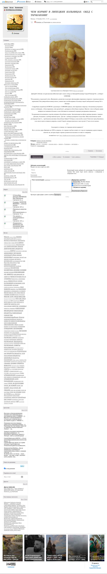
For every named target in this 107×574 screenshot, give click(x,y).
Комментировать (37, 156)
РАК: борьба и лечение (11, 60)
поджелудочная (8, 334)
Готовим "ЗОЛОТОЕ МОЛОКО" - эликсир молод (19, 203)
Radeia (6, 507)
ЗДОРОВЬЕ (7, 44)
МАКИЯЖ (7, 148)
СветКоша (21, 526)
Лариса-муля (20, 520)
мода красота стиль (10, 302)
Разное (7, 47)
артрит (11, 237)
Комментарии (19, 7)
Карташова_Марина (10, 520)
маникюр (22, 289)
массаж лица (21, 298)
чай (17, 401)
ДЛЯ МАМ (7, 160)
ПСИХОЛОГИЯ (8, 145)
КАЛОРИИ (7, 169)
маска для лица (14, 293)
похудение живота (19, 347)
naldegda (6, 512)
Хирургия (7, 79)
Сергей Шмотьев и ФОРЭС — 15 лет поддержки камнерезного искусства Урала (15, 440)
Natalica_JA (14, 505)
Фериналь (21, 528)
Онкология (8, 65)
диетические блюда (15, 246)
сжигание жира (15, 365)
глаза (12, 243)
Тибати (16, 528)
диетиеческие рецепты (10, 244)
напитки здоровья (19, 306)
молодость (20, 302)
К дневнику (66, 157)
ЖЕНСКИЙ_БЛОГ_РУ (10, 490)
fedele (13, 510)
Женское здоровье (10, 63)
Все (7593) (24, 499)
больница (67, 144)
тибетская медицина (14, 373)
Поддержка (84, 2)
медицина (74, 144)
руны (13, 360)
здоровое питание (12, 253)
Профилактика (9, 51)
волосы (7, 240)
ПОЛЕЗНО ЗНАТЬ (9, 97)
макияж (7, 289)
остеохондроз (13, 326)
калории (13, 264)
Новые (101, 157)
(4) (23, 228)
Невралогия (8, 81)
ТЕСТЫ (6, 179)
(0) (24, 416)
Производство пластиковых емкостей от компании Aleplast (13, 423)
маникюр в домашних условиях (14, 291)
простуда (6, 351)
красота (14, 276)
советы (7, 369)
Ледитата (7, 521)
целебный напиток (9, 401)
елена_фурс (13, 530)
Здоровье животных (11, 83)
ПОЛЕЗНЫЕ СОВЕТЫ (10, 112)
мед (12, 300)
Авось (48, 1)
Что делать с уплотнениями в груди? (18, 217)
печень (17, 330)
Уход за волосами (10, 88)
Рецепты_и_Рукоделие (11, 491)
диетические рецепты (13, 249)
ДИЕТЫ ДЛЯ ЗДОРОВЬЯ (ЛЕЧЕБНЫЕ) (15, 155)
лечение (15, 285)
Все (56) (24, 192)
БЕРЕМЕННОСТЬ (9, 177)
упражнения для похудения (11, 380)
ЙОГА (5, 167)
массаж (22, 296)
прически (20, 349)
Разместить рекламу (95, 567)
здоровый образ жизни (13, 255)
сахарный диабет (21, 361)
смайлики (47, 180)
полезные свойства (19, 343)
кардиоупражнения (9, 266)
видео (19, 237)
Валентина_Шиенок (10, 518)
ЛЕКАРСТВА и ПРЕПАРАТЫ (12, 135)
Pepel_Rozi (21, 505)
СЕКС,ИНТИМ (8, 171)
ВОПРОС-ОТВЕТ (9, 176)
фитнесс (17, 394)
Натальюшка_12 (9, 524)
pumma (18, 512)
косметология (9, 272)
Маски (6, 237)
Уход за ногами (9, 95)
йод (21, 261)
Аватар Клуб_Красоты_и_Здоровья (15, 22)
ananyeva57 (7, 510)
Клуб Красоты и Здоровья (5, 10)
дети (16, 243)
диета (20, 243)
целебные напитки (10, 397)
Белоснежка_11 (13, 517)
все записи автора (55, 22)
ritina (22, 512)
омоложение (12, 323)
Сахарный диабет (10, 68)
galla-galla (18, 510)
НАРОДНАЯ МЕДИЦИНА (11, 99)
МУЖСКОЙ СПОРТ (9, 181)
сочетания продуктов (17, 369)
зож (25, 257)
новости (7, 321)
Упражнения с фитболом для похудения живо (18, 224)
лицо (22, 287)
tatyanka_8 (7, 514)
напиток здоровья (9, 308)
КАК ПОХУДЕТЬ (8, 126)
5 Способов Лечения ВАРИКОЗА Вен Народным (19, 196)
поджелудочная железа (19, 334)
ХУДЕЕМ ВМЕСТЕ (9, 158)
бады (14, 237)
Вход (29, 1)
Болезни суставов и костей (13, 49)
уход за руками (15, 392)
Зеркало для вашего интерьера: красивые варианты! (14, 432)
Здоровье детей (9, 70)
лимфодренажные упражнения (12, 287)
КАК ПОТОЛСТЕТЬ (9, 183)
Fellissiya (13, 502)
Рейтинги (39, 1)
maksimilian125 (16, 511)
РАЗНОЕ (6, 115)
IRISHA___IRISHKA (9, 504)
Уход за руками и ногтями (12, 90)
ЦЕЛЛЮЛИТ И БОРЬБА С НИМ (13, 162)
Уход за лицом (9, 86)
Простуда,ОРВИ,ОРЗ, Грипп (13, 52)
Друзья (11, 7)
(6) (23, 207)
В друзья (16, 33)
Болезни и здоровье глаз (12, 56)
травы (22, 373)
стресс (20, 371)
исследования (16, 261)
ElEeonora (7, 502)
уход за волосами (16, 383)
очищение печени (9, 331)
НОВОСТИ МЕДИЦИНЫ (11, 143)
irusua (6, 511)
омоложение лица (11, 324)
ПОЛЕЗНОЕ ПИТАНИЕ (10, 100)
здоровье (8, 257)
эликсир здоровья (8, 403)
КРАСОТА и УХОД (9, 84)
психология (21, 351)
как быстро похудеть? (14, 262)
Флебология (8, 67)
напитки (7, 304)
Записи (6, 7)
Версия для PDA (95, 565)
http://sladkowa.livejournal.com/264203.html (72, 135)
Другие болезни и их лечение (13, 54)
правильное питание (10, 349)
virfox (12, 514)
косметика (15, 268)
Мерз (20, 523)
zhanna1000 (17, 514)
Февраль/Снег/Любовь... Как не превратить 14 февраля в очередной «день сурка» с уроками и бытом (15, 450)
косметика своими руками (15, 270)
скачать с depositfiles (17, 367)
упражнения (9, 375)
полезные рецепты (8, 343)
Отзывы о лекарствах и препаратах (15, 140)
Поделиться (99, 150)
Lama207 (18, 504)
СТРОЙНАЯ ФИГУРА (10, 146)
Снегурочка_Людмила (18, 527)
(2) (22, 200)
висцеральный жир (10, 238)
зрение (6, 259)
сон (11, 369)
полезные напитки (15, 339)
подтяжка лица (17, 335)
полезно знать (10, 337)
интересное (8, 261)
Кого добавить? (19, 488)
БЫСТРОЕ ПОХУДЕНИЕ (11, 165)
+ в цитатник (53, 19)
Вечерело (19, 518)
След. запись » (76, 157)
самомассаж (14, 361)
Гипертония (8, 72)
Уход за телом (9, 91)
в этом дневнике (10, 468)
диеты (12, 251)
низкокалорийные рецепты (13, 319)
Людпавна (13, 521)
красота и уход (15, 281)
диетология (7, 251)
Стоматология (9, 58)
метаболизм (16, 300)
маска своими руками (14, 293)
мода (22, 300)
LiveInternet (8, 2)
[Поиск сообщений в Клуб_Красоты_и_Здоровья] (22, 466)
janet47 (10, 511)
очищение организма (13, 328)
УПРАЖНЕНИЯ (8, 113)
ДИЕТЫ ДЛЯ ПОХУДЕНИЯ (12, 129)
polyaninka (13, 512)
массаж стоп (7, 300)
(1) (23, 221)
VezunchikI (20, 508)
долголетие (19, 251)
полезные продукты (13, 341)
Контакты (95, 566)
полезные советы (12, 345)
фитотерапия (8, 395)
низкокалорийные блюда (14, 317)
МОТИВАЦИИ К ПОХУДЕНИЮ (13, 153)
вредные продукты (17, 240)
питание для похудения (11, 332)
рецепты (10, 353)
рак (5, 353)
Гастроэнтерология (11, 61)
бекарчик (6, 530)
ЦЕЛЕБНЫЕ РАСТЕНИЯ (11, 122)
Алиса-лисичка (15, 515)
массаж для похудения (9, 298)
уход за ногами (15, 390)
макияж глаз (14, 289)
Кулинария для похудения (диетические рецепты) (12, 109)
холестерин (15, 395)
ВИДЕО (6, 124)
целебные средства (18, 399)
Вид (87, 2)
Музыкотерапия (9, 77)
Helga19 (18, 502)
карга (18, 530)
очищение (21, 326)
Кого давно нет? (9, 488)
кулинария (8, 283)
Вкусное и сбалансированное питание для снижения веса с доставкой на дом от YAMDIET (13, 415)
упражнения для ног (19, 377)
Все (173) (24, 410)
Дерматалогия (9, 75)
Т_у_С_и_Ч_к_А (9, 528)
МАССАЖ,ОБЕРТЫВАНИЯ (12, 133)
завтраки (24, 251)
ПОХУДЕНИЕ (8, 128)
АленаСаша (7, 515)
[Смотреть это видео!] (8, 197)
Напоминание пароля (36, 176)
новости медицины (18, 321)
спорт (6, 371)
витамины (18, 238)
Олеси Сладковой (78, 90)
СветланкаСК (8, 527)
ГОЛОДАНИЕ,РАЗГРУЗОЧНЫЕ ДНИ (14, 172)
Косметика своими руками (12, 119)
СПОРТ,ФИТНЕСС (9, 131)
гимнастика (7, 243)
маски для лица (11, 296)
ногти (6, 323)
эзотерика (21, 401)
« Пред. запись (57, 157)
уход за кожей (10, 385)
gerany (24, 510)
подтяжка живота (8, 335)
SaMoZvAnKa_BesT (14, 507)
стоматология (14, 371)
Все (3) (25, 484)
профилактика (13, 351)
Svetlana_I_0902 (11, 508)
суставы (6, 373)
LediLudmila (7, 505)
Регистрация (22, 1)
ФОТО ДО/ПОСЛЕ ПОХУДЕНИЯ (13, 184)
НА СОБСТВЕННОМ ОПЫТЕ (12, 164)
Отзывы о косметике (11, 121)
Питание (7, 45)
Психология (8, 74)
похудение (9, 347)
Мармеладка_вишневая (11, 523)
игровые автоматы (15, 259)
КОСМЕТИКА (8, 117)
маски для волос (20, 294)
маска (6, 293)
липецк (61, 144)
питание (23, 331)
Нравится (90, 150)
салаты (17, 360)
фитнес (13, 394)
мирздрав (20, 490)
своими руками (10, 363)
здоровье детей (18, 257)
